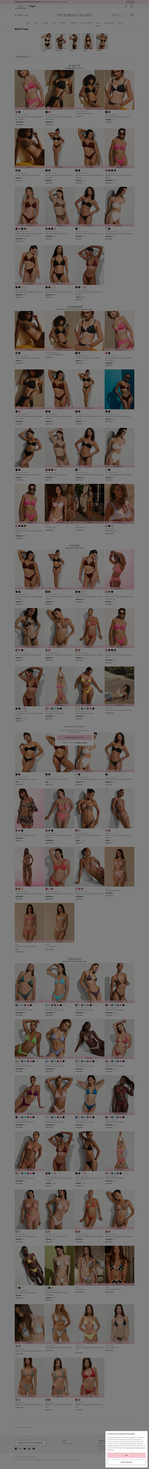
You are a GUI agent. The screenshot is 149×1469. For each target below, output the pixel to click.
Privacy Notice (128, 1448)
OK (126, 1455)
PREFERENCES (126, 1462)
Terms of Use (141, 1448)
